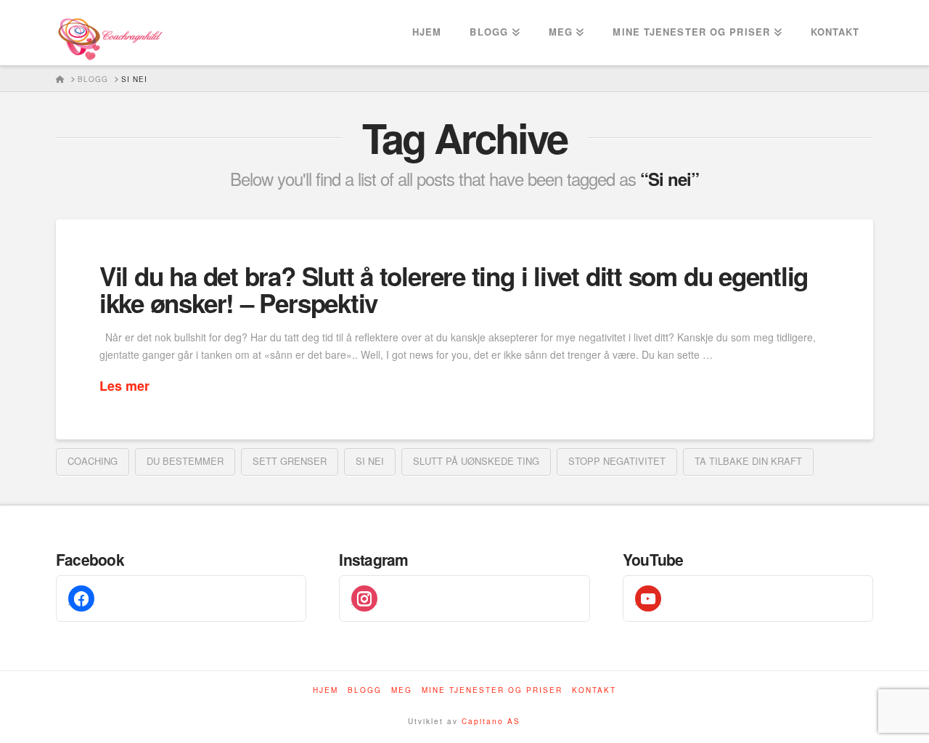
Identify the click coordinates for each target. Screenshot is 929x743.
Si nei (370, 461)
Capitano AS (491, 721)
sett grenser (290, 461)
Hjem (325, 690)
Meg (401, 690)
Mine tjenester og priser (492, 690)
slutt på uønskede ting (476, 461)
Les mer (124, 386)
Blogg (365, 690)
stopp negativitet (617, 461)
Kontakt (594, 690)
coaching (92, 461)
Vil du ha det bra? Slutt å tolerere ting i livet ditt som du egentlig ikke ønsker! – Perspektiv (453, 289)
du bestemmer (185, 461)
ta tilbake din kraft (748, 461)
